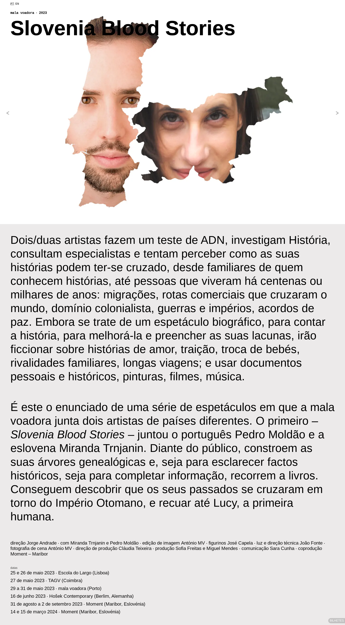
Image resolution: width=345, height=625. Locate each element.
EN (17, 4)
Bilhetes (337, 620)
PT (12, 4)
